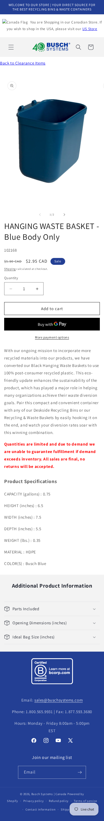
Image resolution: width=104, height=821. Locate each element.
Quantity (11, 278)
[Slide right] (64, 215)
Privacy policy (33, 801)
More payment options (52, 337)
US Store (89, 28)
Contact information (40, 809)
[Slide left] (40, 215)
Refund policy (59, 801)
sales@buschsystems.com (58, 700)
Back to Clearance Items (22, 63)
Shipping (10, 269)
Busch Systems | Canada (49, 794)
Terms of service (85, 801)
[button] (11, 47)
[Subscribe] (79, 772)
